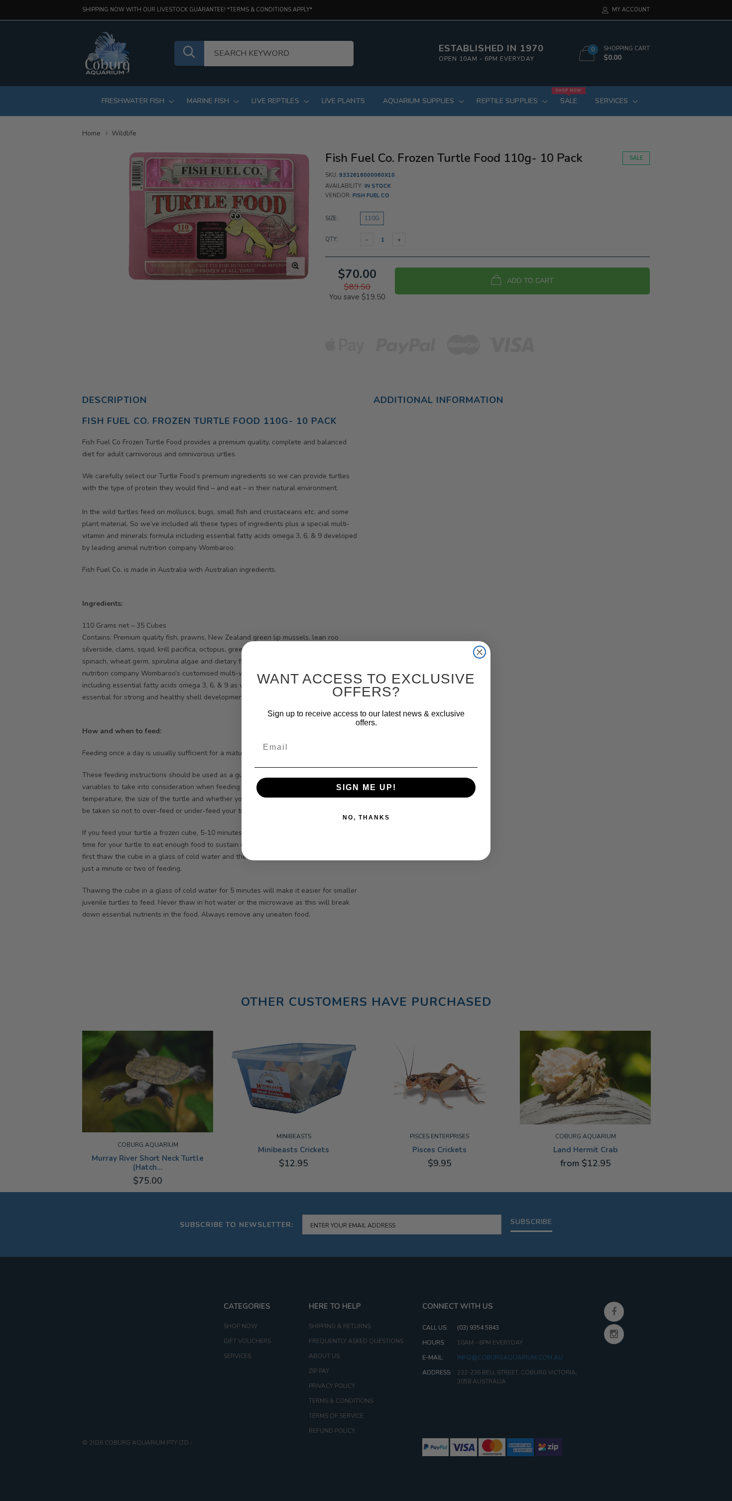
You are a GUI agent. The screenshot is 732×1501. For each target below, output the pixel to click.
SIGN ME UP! (366, 787)
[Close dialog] (480, 652)
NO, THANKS (366, 817)
